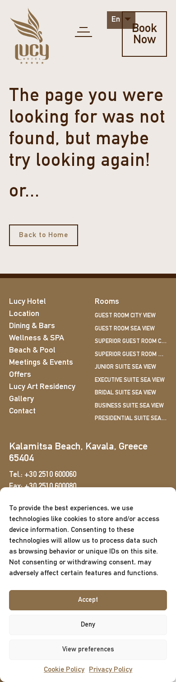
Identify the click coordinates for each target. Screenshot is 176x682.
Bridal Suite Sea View (125, 393)
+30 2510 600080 (50, 486)
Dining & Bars (32, 326)
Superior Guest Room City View (131, 341)
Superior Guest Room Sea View (131, 354)
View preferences (88, 649)
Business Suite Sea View (129, 406)
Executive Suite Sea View (130, 380)
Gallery (21, 399)
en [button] (116, 20)
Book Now (144, 34)
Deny (88, 625)
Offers (20, 375)
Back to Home (43, 235)
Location (24, 314)
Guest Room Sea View (125, 329)
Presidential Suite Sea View (131, 418)
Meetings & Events (41, 363)
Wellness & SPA (36, 338)
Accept (88, 600)
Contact (22, 411)
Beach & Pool (32, 351)
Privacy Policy (110, 669)
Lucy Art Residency (42, 387)
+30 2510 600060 (50, 475)
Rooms (107, 302)
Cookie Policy (64, 669)
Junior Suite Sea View (125, 367)
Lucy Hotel (27, 302)
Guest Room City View (125, 316)
